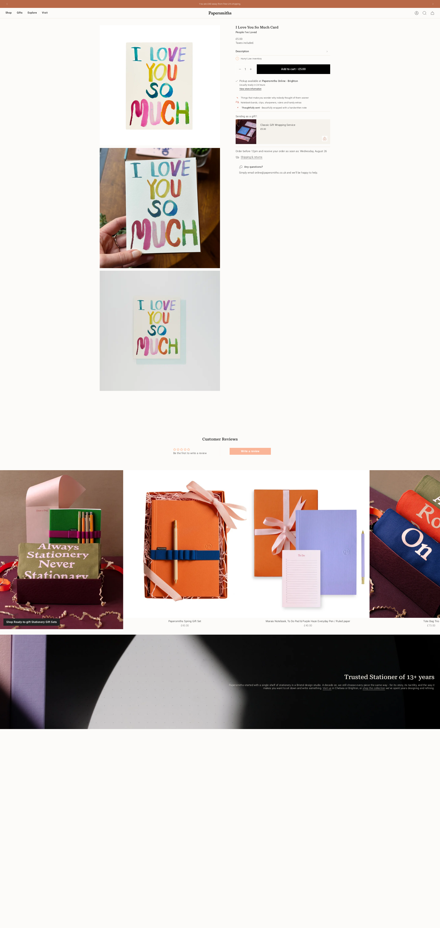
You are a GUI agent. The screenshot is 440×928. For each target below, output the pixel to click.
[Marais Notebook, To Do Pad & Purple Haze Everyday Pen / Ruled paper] (308, 544)
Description (242, 51)
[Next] (432, 3)
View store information (250, 89)
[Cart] (432, 13)
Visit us (327, 688)
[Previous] (7, 3)
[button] (8, 13)
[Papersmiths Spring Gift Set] (184, 544)
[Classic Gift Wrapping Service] (246, 131)
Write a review (250, 451)
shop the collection (374, 688)
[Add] (324, 138)
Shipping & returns (251, 157)
